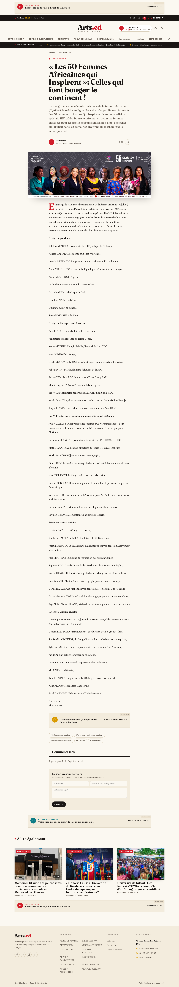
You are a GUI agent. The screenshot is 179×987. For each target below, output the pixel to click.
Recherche (112, 945)
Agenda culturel (114, 950)
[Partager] (127, 142)
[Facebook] (130, 18)
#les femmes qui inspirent (61, 741)
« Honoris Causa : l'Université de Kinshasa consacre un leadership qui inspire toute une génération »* (86, 887)
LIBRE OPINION (155, 39)
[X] (35, 954)
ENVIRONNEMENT (16, 39)
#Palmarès (80, 741)
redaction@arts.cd (147, 958)
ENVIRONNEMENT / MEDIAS (41, 39)
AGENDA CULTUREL (87, 951)
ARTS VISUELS (67, 945)
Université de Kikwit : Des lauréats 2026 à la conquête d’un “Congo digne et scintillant (138, 886)
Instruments (124, 39)
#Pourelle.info (95, 741)
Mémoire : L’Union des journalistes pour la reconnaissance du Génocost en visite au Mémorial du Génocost (38, 887)
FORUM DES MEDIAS (83, 39)
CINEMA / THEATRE (92, 945)
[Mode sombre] (155, 28)
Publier (57, 804)
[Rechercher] (161, 28)
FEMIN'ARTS (63, 39)
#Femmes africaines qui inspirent (89, 735)
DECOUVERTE (67, 965)
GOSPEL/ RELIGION (105, 39)
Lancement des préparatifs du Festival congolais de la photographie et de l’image (41, 45)
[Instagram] (139, 18)
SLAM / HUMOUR (90, 965)
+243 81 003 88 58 (147, 953)
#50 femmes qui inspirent (60, 735)
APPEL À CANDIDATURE (67, 958)
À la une (111, 941)
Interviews (139, 39)
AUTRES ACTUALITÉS (66, 970)
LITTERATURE (67, 950)
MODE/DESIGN (89, 957)
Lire (57, 896)
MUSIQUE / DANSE (69, 941)
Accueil (52, 53)
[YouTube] (134, 18)
